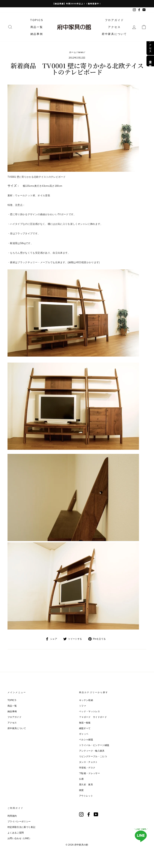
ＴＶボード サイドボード (93, 717)
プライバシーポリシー (19, 821)
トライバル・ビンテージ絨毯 (94, 745)
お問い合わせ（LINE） (19, 838)
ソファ (82, 706)
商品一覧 (36, 26)
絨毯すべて (85, 728)
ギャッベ (83, 734)
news (81, 52)
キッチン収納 (86, 700)
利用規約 (12, 816)
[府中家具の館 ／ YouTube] (96, 814)
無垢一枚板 (85, 722)
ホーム (72, 52)
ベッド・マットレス (89, 711)
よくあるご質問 (16, 832)
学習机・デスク (87, 767)
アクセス (114, 26)
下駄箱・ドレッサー (89, 773)
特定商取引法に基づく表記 (21, 827)
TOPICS (36, 20)
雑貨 (81, 790)
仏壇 (81, 779)
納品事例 (36, 33)
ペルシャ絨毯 (86, 739)
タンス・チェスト (88, 762)
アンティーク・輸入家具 (92, 751)
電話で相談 (150, 60)
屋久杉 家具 (86, 784)
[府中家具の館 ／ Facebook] (88, 814)
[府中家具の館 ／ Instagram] (81, 814)
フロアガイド (114, 20)
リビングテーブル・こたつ (93, 756)
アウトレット (86, 796)
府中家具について (114, 33)
